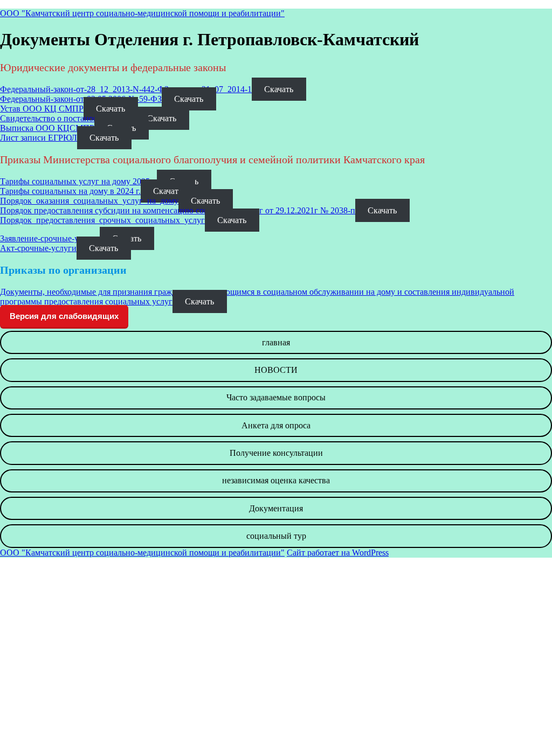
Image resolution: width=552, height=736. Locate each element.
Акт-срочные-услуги (38, 248)
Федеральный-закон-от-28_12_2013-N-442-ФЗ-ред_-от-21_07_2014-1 (126, 89)
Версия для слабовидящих (64, 316)
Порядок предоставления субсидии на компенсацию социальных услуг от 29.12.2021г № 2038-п (177, 210)
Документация (276, 508)
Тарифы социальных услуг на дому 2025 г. (78, 181)
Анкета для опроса (276, 425)
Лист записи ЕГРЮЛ (38, 137)
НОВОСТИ (276, 369)
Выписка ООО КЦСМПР (47, 128)
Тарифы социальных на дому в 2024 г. (70, 191)
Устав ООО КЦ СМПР (42, 108)
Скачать (278, 89)
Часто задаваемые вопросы (276, 397)
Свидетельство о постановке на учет (67, 118)
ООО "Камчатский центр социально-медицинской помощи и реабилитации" (142, 13)
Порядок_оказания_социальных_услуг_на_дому (89, 200)
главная (276, 342)
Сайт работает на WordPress (338, 552)
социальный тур (276, 535)
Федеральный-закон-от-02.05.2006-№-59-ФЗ (81, 98)
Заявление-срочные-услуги (50, 238)
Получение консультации (276, 452)
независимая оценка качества (276, 480)
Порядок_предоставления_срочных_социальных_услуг (102, 220)
